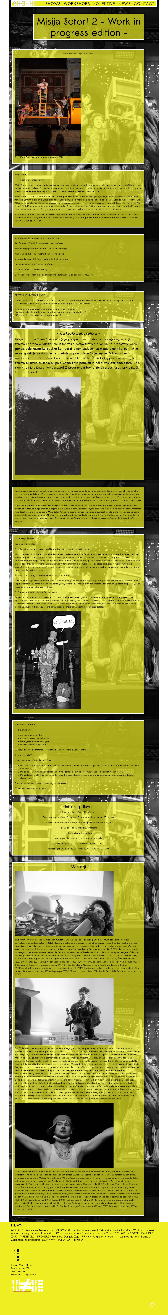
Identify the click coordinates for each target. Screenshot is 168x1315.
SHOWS (53, 3)
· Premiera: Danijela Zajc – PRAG (69, 1237)
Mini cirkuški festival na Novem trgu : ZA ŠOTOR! (40, 1230)
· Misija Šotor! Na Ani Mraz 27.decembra (47, 1233)
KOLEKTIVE (104, 3)
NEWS (124, 3)
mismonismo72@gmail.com (57, 275)
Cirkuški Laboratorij (78, 334)
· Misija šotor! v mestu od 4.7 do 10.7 (96, 1233)
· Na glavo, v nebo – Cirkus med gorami (114, 1237)
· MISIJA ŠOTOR (129, 1233)
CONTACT (144, 3)
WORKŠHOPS (77, 3)
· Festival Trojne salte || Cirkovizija (91, 1230)
